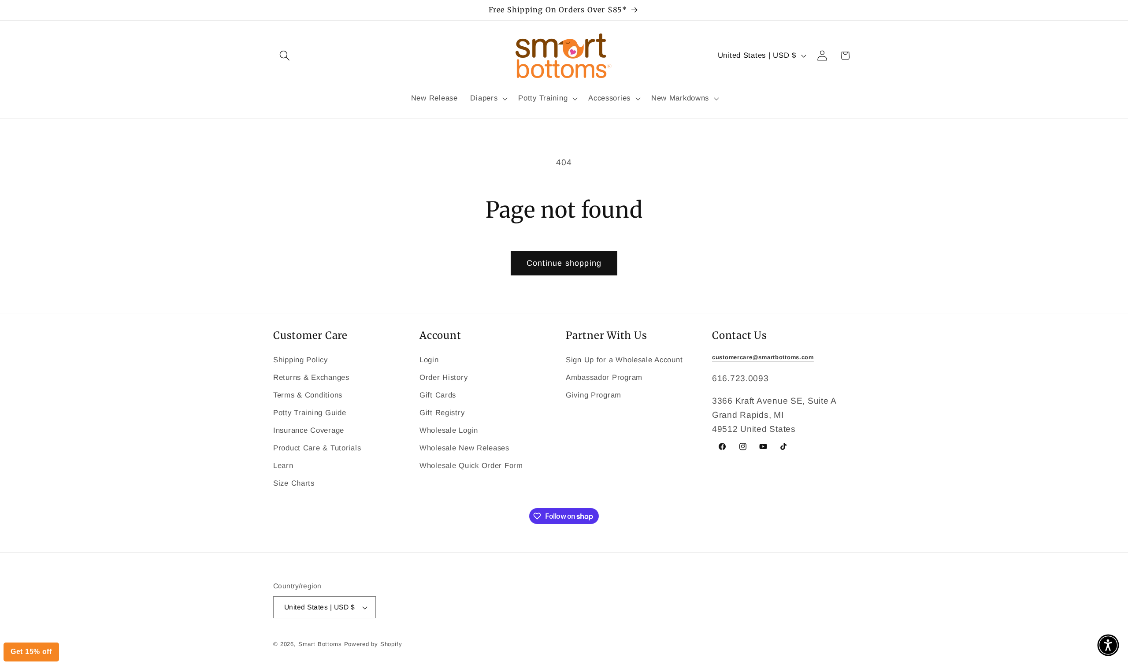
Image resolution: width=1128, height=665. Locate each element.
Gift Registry (441, 413)
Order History (443, 377)
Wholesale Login (448, 430)
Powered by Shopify (373, 644)
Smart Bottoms (320, 644)
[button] (285, 55)
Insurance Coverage (308, 430)
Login (429, 360)
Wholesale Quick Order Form (471, 465)
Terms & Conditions (307, 395)
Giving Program (593, 395)
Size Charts (294, 483)
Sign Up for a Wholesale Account (624, 360)
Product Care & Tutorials (317, 448)
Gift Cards (437, 395)
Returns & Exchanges (311, 377)
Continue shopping (564, 263)
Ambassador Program (604, 377)
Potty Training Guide (309, 413)
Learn (283, 465)
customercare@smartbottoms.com (763, 357)
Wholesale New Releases (464, 448)
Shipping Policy (300, 360)
